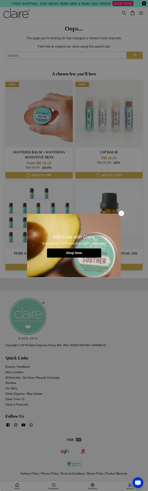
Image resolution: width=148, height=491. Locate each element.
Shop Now (74, 253)
